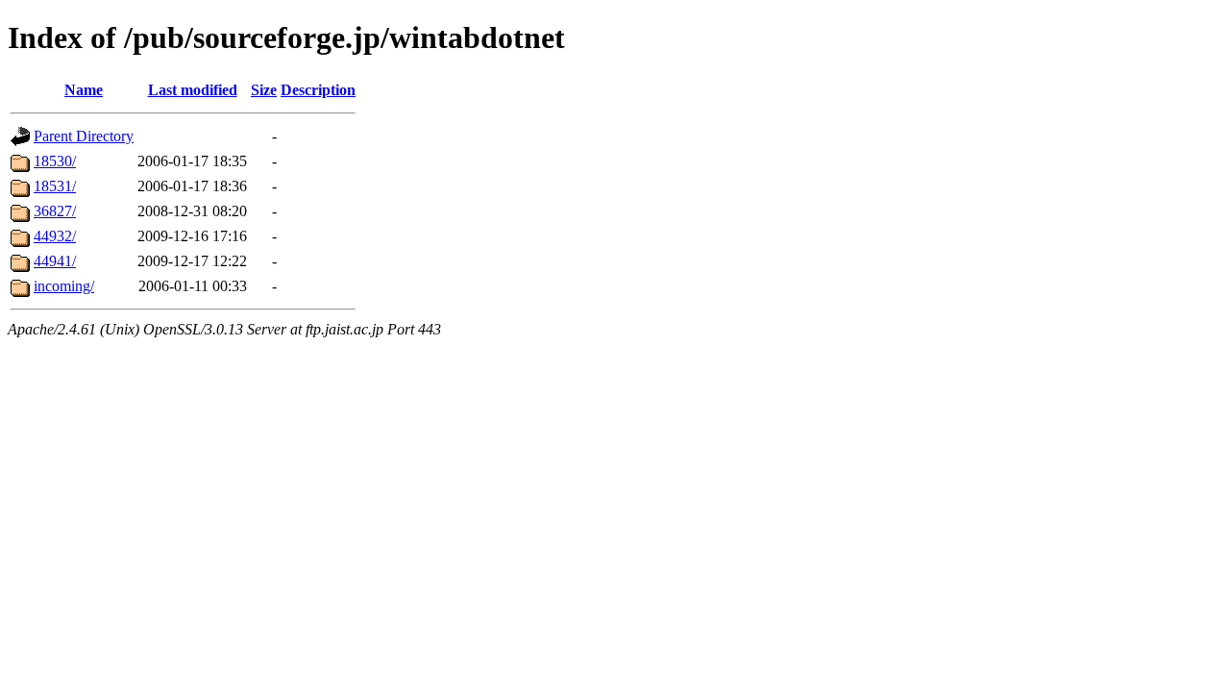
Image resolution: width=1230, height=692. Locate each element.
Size (264, 90)
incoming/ (64, 286)
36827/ (55, 211)
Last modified (192, 90)
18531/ (55, 186)
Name (83, 90)
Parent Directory (84, 136)
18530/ (55, 161)
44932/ (55, 236)
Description (318, 90)
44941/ (55, 261)
